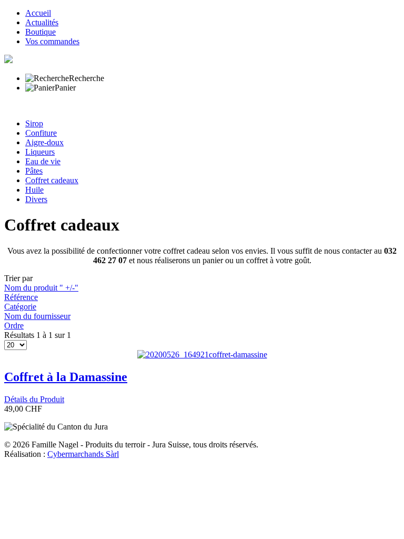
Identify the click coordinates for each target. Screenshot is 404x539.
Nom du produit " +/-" (41, 287)
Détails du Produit (34, 399)
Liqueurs (40, 151)
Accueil (38, 12)
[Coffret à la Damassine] (202, 354)
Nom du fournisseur (37, 316)
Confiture (41, 132)
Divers (36, 199)
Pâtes (34, 170)
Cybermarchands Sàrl (83, 454)
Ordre (14, 325)
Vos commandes (52, 41)
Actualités (41, 22)
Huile (34, 189)
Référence (21, 297)
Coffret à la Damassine (65, 377)
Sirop (34, 123)
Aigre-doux (44, 142)
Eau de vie (42, 161)
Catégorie (20, 306)
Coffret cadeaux (51, 180)
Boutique (40, 31)
